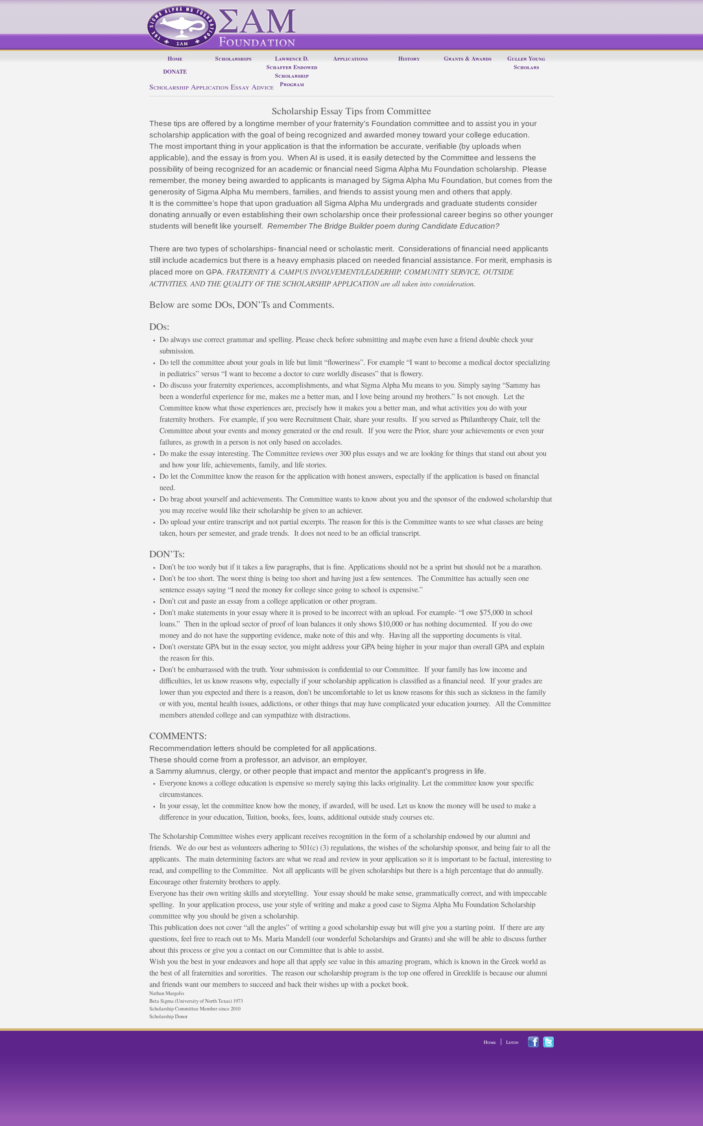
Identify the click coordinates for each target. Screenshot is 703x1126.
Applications (350, 58)
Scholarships (233, 58)
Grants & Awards (467, 58)
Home (175, 58)
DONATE (175, 71)
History (409, 58)
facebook (538, 1042)
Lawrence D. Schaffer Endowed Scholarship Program (291, 71)
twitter (553, 1042)
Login (512, 1042)
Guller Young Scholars (526, 62)
